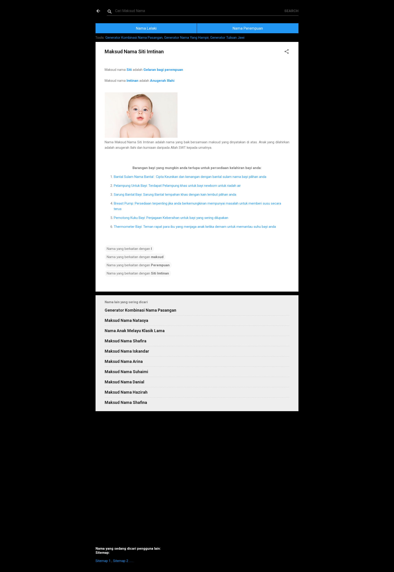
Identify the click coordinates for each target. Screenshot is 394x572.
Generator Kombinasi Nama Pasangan (134, 38)
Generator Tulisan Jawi (227, 38)
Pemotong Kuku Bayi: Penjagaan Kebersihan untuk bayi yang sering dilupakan (171, 218)
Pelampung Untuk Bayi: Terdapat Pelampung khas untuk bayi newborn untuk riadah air (177, 186)
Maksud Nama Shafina (126, 402)
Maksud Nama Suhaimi (126, 371)
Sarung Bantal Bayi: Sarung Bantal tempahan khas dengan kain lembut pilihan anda (175, 194)
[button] (286, 52)
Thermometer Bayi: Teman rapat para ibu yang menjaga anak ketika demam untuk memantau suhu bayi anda (195, 227)
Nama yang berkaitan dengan (129, 249)
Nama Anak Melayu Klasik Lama (135, 330)
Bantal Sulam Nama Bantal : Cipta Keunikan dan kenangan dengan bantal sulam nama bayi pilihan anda (190, 177)
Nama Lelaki (146, 28)
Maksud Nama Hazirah (126, 392)
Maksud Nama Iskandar (127, 351)
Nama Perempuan (248, 28)
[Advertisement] (197, 480)
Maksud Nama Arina (124, 361)
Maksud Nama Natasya (126, 320)
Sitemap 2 (120, 561)
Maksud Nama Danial (124, 382)
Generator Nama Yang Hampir (186, 38)
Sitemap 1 (103, 561)
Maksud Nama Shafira (125, 341)
